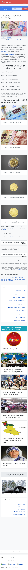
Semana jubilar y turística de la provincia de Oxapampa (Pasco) (13, 371)
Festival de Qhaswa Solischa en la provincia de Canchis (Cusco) (13, 416)
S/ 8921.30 (10, 280)
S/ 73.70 (24, 279)
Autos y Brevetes (20, 304)
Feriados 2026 (21, 504)
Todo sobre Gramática (19, 294)
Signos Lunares (21, 509)
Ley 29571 (19, 269)
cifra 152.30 (12, 237)
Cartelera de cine (21, 506)
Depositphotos (18, 552)
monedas (3, 51)
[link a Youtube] (20, 564)
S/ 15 (5, 279)
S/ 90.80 (14, 277)
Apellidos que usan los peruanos (16, 307)
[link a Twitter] (3, 564)
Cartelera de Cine (20, 310)
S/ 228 (9, 279)
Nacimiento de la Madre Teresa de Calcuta (14, 464)
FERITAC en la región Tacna (11, 349)
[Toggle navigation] (24, 2)
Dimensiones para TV (19, 320)
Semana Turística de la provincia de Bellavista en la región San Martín (13, 440)
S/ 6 (2, 279)
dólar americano (10, 54)
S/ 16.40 (3, 277)
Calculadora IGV (20, 290)
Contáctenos (19, 561)
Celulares (25, 8)
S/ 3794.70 (20, 277)
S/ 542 (14, 279)
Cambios (4, 7)
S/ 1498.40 (4, 280)
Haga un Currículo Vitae (19, 297)
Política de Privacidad (8, 561)
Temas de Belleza (20, 317)
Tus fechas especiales (19, 511)
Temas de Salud (20, 314)
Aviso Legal (12, 557)
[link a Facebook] (11, 564)
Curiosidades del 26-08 (19, 514)
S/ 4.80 (19, 279)
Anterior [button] (4, 37)
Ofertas (4, 229)
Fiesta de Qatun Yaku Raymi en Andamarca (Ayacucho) (12, 393)
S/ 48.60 (8, 277)
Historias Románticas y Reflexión (16, 300)
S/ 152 (13, 228)
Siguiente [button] (9, 37)
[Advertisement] (14, 531)
